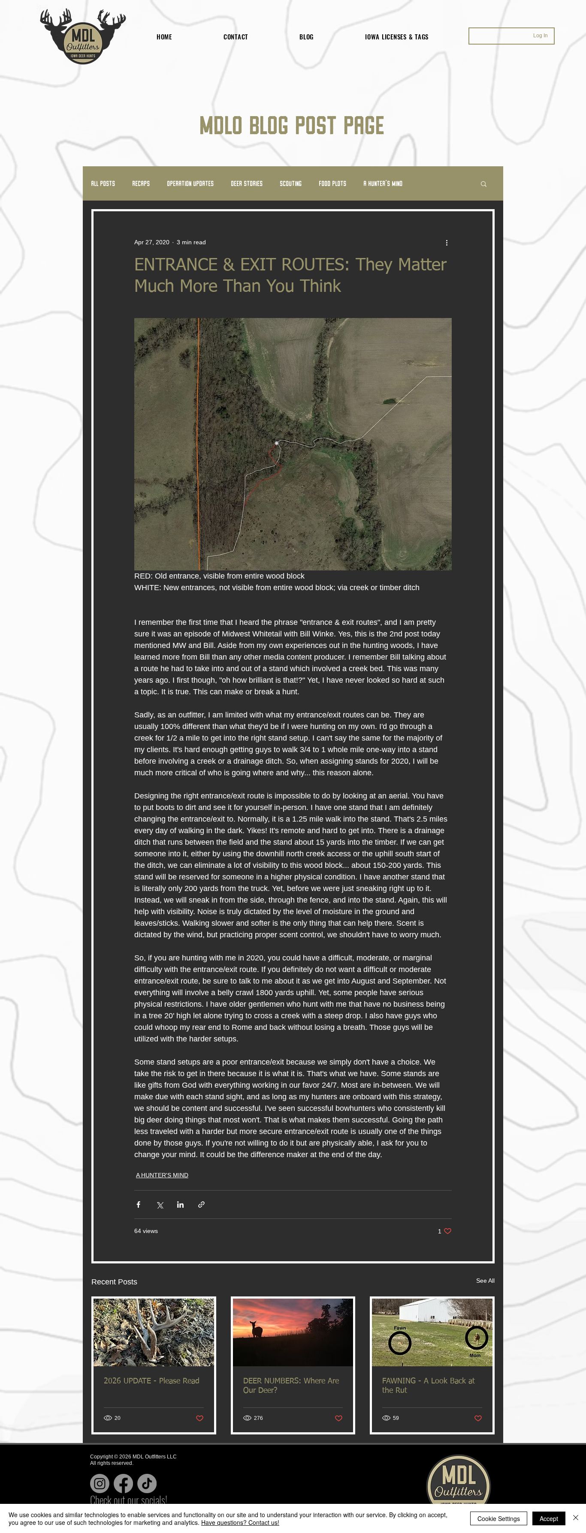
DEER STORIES (247, 183)
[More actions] (446, 242)
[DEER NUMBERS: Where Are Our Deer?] (293, 1332)
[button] (484, 183)
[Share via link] (201, 1204)
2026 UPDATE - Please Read (151, 1381)
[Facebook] (123, 1483)
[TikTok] (147, 1483)
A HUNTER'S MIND (383, 183)
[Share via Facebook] (138, 1204)
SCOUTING (291, 183)
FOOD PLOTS (333, 183)
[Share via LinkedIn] (180, 1204)
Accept (549, 1518)
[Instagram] (99, 1483)
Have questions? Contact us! (240, 1522)
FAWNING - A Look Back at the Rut (428, 1386)
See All (485, 1280)
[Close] (576, 1518)
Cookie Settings (498, 1518)
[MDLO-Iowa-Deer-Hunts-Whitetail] (154, 1332)
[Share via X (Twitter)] (159, 1204)
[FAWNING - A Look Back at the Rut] (432, 1332)
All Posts (103, 183)
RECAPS (141, 183)
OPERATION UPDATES (190, 183)
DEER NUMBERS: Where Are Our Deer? (291, 1386)
